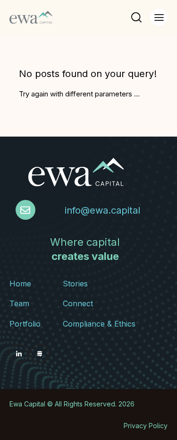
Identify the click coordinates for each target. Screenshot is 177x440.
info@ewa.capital (102, 210)
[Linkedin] (18, 353)
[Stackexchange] (39, 353)
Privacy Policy (146, 426)
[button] (159, 17)
